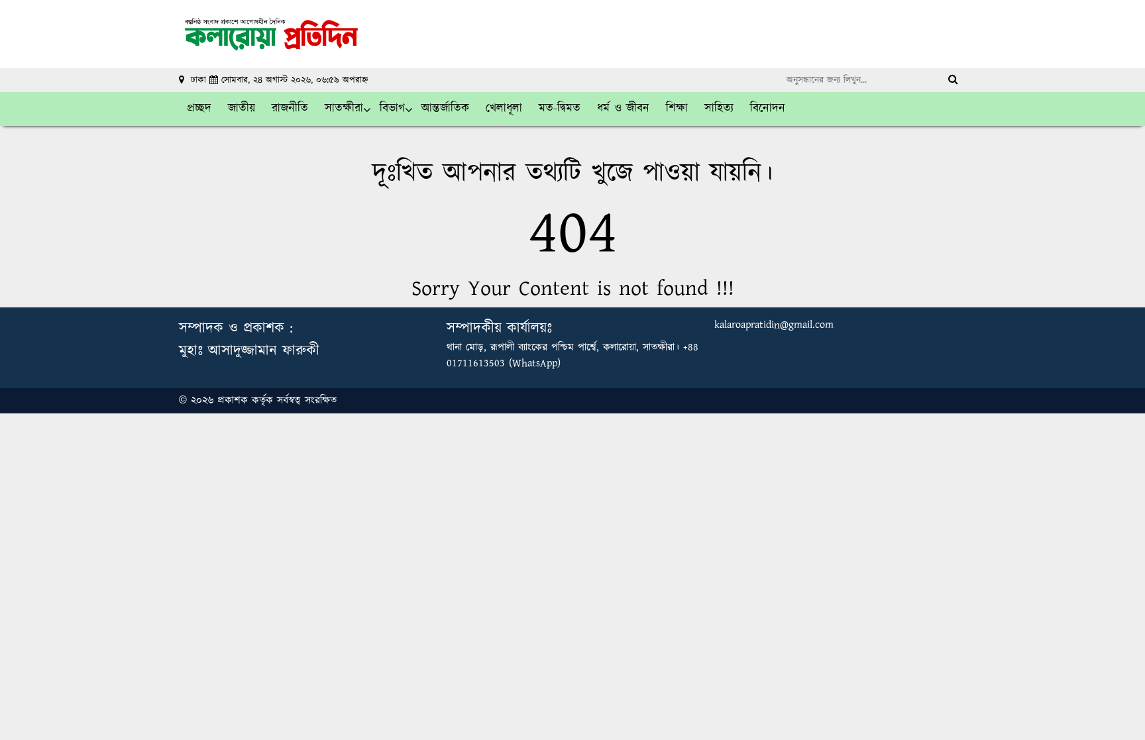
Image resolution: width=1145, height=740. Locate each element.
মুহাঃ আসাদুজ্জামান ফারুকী (249, 351)
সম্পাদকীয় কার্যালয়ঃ (499, 328)
